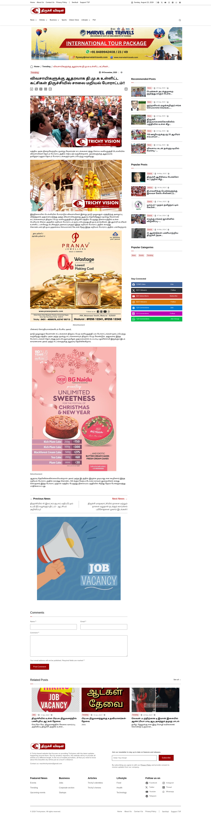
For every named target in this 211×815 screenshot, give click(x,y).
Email (83, 622)
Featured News (38, 778)
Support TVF (85, 2)
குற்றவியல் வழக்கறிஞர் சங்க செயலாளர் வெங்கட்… (164, 106)
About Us (40, 2)
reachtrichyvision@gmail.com (50, 764)
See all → (177, 680)
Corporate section (66, 788)
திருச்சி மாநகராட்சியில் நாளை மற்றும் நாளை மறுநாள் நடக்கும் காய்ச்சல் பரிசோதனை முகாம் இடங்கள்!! (107, 507)
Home (32, 2)
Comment (34, 633)
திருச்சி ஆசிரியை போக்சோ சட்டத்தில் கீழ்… (163, 178)
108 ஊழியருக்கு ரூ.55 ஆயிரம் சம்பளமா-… (163, 135)
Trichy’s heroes (94, 788)
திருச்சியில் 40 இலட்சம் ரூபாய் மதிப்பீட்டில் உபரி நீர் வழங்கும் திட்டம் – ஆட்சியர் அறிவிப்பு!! (51, 507)
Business (53, 20)
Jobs (61, 783)
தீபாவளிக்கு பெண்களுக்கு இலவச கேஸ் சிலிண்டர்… (162, 192)
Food (119, 783)
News (32, 20)
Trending (46, 66)
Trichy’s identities (95, 783)
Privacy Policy (61, 2)
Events (150, 173)
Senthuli (75, 2)
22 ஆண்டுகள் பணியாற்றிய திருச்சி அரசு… (162, 234)
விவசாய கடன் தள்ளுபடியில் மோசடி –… (163, 149)
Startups (62, 793)
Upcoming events (37, 793)
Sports (64, 20)
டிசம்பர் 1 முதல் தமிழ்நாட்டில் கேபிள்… (162, 206)
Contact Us (50, 2)
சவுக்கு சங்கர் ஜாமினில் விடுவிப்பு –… (160, 220)
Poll (94, 20)
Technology (122, 793)
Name (33, 622)
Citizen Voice (74, 20)
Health (119, 788)
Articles (42, 20)
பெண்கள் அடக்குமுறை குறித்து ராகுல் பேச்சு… (160, 92)
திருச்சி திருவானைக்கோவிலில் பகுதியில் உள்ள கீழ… (161, 121)
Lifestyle (84, 20)
